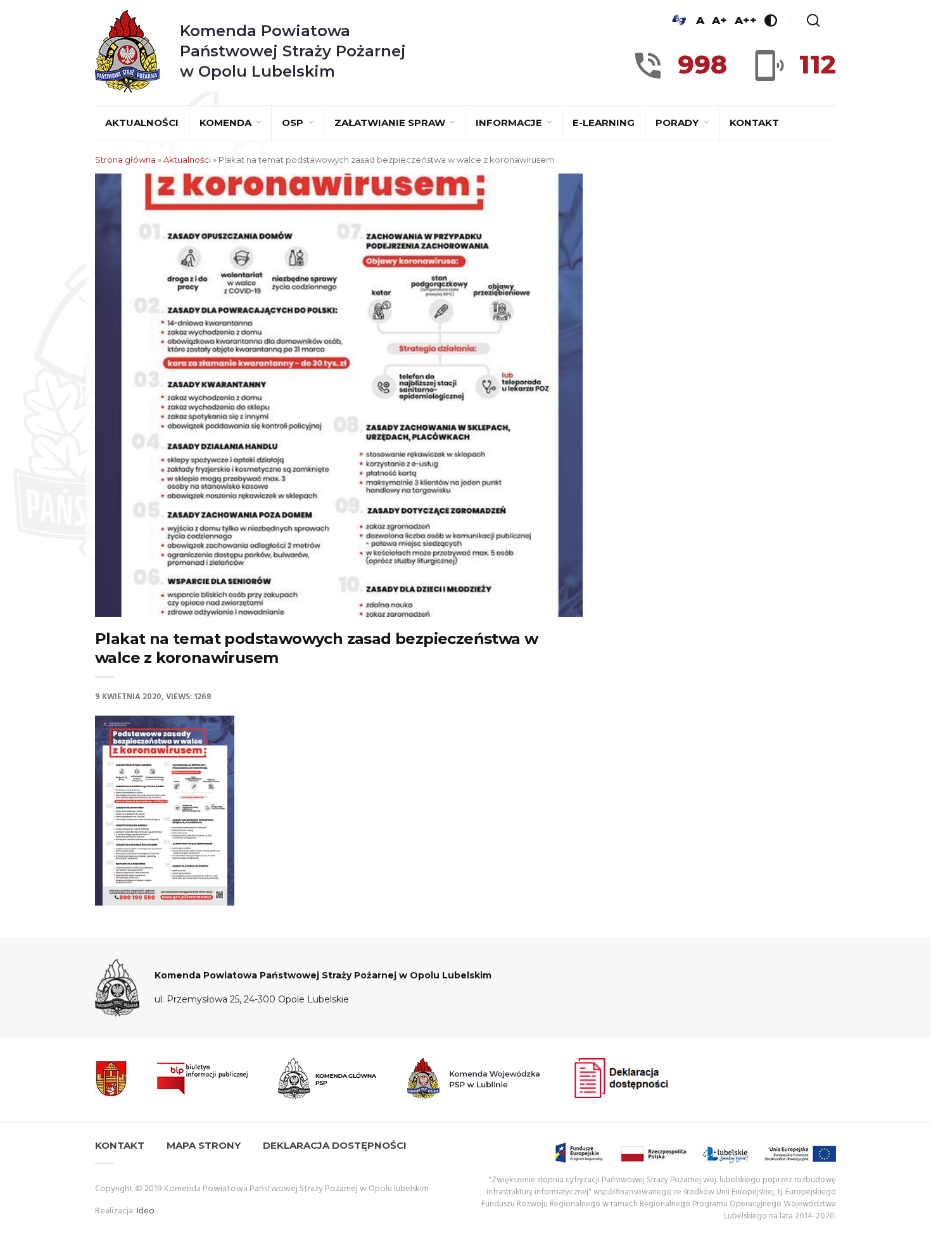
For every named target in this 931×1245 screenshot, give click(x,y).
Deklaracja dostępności (335, 1145)
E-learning (604, 123)
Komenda (227, 123)
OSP (294, 123)
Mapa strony (204, 1145)
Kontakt (754, 123)
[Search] (813, 20)
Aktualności (142, 123)
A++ (746, 20)
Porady (678, 123)
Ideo (146, 1211)
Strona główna (125, 160)
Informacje (510, 123)
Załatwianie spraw (391, 123)
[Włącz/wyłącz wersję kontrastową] (770, 20)
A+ (719, 20)
